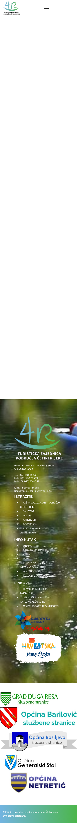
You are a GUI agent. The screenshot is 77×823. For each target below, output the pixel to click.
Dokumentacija (32, 571)
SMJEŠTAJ (9, 22)
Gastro (27, 515)
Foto (26, 559)
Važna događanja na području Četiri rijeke (40, 505)
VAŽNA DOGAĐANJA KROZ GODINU (30, 334)
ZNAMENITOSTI (13, 139)
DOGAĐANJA (11, 275)
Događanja (30, 524)
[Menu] (46, 7)
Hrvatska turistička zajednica (33, 591)
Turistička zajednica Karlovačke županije (34, 599)
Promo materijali (33, 550)
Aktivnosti (29, 520)
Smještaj (28, 511)
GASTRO (7, 81)
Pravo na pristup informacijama (32, 565)
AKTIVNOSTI (10, 216)
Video (26, 554)
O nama (27, 546)
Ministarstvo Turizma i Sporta (41, 606)
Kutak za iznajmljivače (36, 576)
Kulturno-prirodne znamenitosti (33, 530)
